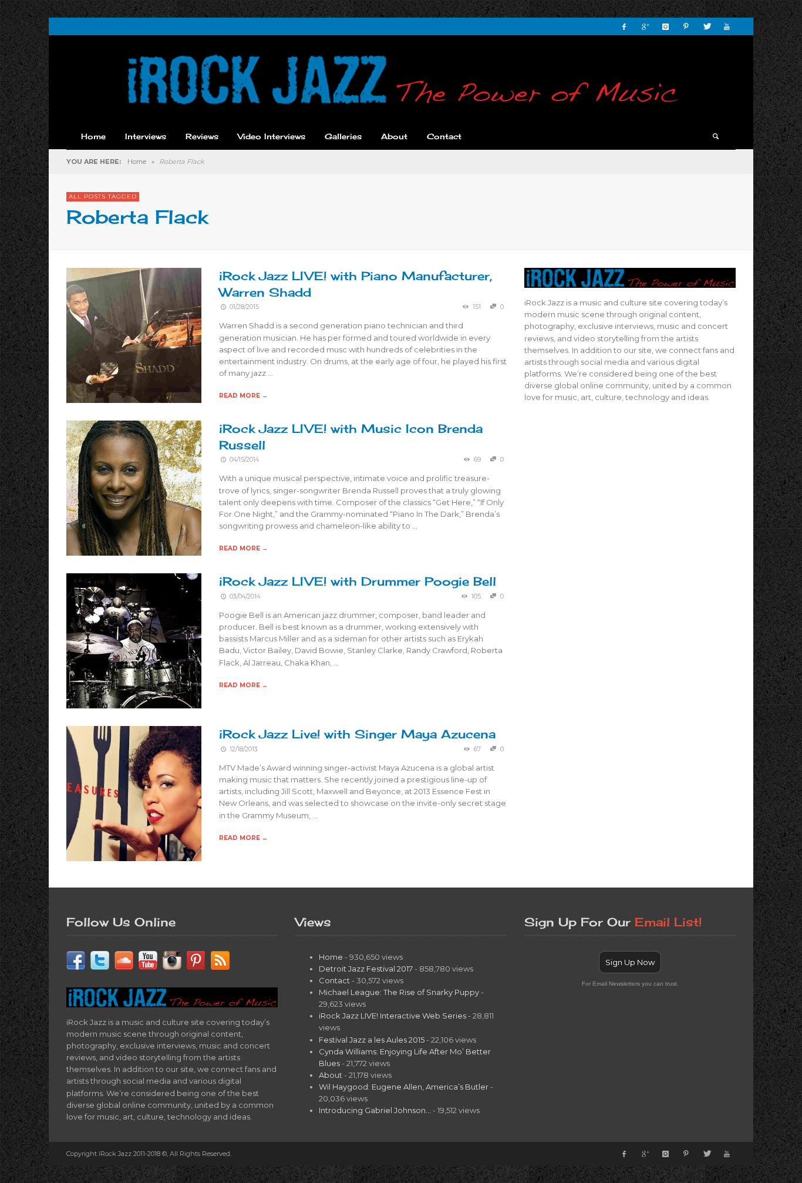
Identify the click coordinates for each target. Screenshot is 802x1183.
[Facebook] (624, 26)
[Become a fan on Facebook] (75, 959)
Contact (334, 980)
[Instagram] (665, 26)
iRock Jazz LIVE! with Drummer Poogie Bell (357, 581)
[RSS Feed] (220, 959)
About (330, 1075)
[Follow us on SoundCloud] (123, 959)
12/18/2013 (244, 749)
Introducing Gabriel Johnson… (375, 1110)
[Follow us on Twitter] (99, 959)
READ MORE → (243, 395)
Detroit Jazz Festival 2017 (366, 968)
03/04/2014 (245, 596)
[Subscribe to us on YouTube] (148, 959)
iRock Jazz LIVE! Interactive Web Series (392, 1015)
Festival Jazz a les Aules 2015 (371, 1039)
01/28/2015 (244, 307)
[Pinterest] (686, 26)
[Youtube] (727, 26)
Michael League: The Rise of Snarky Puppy (399, 992)
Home (136, 161)
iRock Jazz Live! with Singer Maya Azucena (357, 734)
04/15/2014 (244, 459)
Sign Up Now (630, 962)
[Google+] (644, 26)
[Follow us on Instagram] (172, 959)
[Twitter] (706, 26)
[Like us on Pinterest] (196, 959)
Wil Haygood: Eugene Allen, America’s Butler (403, 1086)
